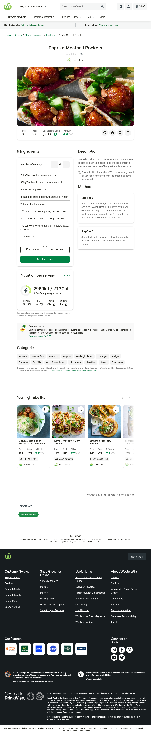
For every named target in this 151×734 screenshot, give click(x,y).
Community (117, 598)
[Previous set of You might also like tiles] (122, 397)
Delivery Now (47, 598)
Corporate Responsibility (123, 616)
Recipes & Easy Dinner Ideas (90, 592)
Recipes (18, 35)
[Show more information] (55, 134)
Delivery (44, 592)
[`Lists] (120, 6)
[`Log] (128, 6)
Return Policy (11, 601)
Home (8, 35)
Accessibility (85, 731)
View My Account (49, 581)
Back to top (136, 557)
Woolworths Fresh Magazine (90, 616)
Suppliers (116, 604)
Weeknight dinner (84, 356)
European (23, 362)
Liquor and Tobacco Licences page (67, 712)
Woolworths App (84, 622)
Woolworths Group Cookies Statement (103, 728)
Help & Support (12, 577)
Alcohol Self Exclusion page (58, 719)
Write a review (30, 515)
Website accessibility (94, 679)
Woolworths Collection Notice (133, 728)
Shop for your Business (52, 610)
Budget (115, 356)
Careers (115, 577)
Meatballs (50, 35)
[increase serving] (66, 164)
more (67, 275)
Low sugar (102, 356)
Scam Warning (12, 607)
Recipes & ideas (70, 17)
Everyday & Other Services (31, 6)
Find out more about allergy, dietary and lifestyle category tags (73, 370)
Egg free (67, 356)
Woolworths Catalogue (87, 598)
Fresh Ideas (77, 60)
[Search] (102, 6)
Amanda (23, 356)
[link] (75, 54)
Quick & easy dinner (55, 362)
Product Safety (12, 589)
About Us (115, 622)
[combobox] (83, 6)
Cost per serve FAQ (38, 336)
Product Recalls (13, 595)
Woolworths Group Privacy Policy (71, 728)
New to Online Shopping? (53, 604)
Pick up (44, 586)
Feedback (10, 583)
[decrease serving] (54, 164)
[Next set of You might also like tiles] (129, 397)
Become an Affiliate (121, 610)
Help (89, 17)
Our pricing (81, 604)
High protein (75, 362)
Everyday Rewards (85, 586)
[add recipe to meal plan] (128, 132)
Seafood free (38, 356)
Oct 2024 (37, 362)
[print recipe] (105, 132)
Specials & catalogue (43, 17)
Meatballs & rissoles (34, 35)
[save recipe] (120, 132)
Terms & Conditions (69, 731)
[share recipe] (112, 132)
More (102, 17)
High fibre (91, 362)
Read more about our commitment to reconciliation (33, 681)
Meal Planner (82, 610)
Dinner (104, 362)
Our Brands (117, 583)
